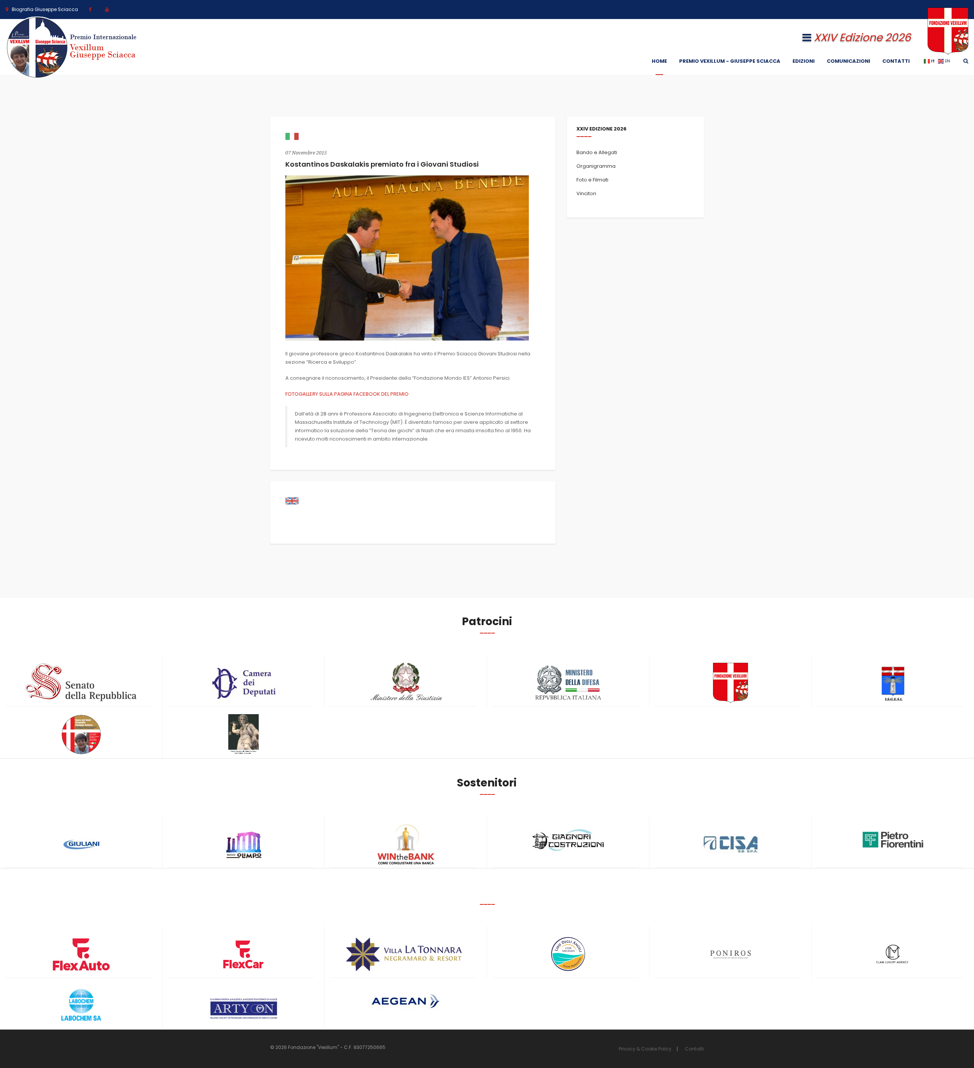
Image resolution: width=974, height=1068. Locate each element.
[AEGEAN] (405, 1001)
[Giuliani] (81, 844)
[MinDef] (568, 683)
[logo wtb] (405, 844)
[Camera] (243, 683)
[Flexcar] (243, 954)
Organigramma (596, 166)
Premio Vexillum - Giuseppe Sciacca (729, 61)
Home (659, 61)
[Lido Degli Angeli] (568, 954)
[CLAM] (892, 954)
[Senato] (81, 682)
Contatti (896, 61)
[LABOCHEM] (81, 1005)
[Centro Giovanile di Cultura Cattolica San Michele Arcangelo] (243, 734)
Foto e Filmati (592, 179)
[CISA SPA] (730, 844)
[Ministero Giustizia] (405, 683)
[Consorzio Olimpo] (243, 842)
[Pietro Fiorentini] (892, 839)
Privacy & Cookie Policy (645, 1049)
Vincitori (586, 193)
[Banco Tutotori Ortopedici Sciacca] (81, 734)
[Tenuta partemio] (405, 954)
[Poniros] (730, 954)
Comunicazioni (848, 61)
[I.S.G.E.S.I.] (892, 683)
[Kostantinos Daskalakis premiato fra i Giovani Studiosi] (407, 257)
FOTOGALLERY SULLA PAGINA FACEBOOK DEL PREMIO (347, 394)
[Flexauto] (81, 954)
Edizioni (804, 61)
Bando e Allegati (596, 152)
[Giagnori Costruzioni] (568, 839)
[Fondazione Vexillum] (730, 683)
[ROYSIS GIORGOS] (243, 1005)
